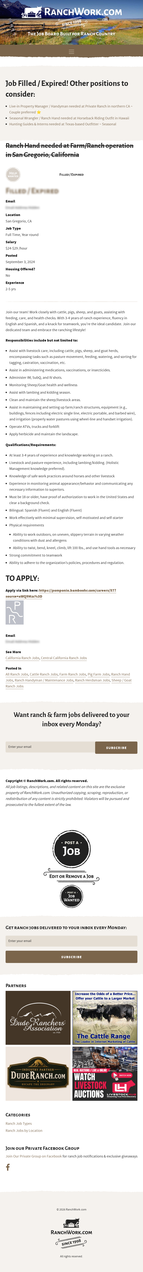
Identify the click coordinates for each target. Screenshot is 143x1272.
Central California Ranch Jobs (64, 658)
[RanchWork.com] (71, 1233)
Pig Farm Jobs (98, 674)
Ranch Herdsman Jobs (92, 680)
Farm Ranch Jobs (72, 674)
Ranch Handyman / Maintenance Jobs (44, 680)
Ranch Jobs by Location (24, 1130)
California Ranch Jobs (22, 658)
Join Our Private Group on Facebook (34, 1156)
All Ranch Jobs (17, 674)
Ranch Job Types (19, 1123)
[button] (71, 51)
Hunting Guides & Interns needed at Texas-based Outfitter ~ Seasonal (62, 124)
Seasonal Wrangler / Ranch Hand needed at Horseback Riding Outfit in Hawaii (69, 118)
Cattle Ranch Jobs (44, 674)
